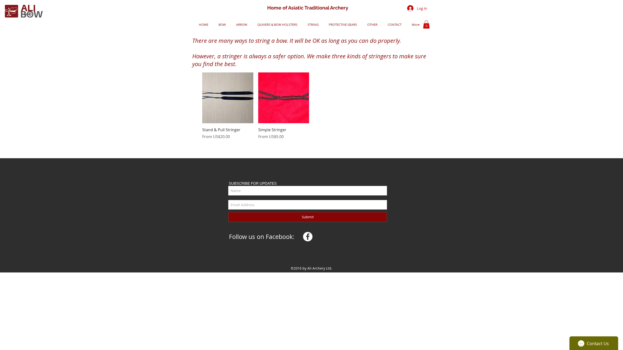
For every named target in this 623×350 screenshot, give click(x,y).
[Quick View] (227, 97)
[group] (311, 106)
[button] (220, 24)
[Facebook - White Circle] (307, 236)
